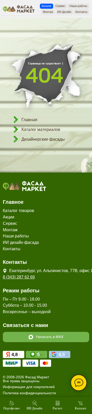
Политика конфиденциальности (29, 393)
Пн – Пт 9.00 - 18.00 (21, 299)
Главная (29, 120)
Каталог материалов (40, 129)
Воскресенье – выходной (27, 312)
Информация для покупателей (29, 387)
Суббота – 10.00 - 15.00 (25, 305)
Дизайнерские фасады (43, 139)
